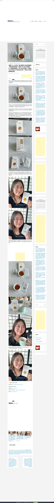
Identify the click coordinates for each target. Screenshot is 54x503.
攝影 (16, 63)
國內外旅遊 (40, 21)
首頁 (30, 21)
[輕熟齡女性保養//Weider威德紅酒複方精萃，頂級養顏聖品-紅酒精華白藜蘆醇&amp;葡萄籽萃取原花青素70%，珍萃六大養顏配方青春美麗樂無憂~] (28, 433)
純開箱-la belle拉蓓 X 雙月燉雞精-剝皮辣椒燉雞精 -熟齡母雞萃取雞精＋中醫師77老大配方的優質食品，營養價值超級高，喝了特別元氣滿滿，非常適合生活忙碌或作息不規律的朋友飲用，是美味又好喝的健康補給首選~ (20, 453)
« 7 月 (36, 60)
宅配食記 (14, 63)
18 (37, 55)
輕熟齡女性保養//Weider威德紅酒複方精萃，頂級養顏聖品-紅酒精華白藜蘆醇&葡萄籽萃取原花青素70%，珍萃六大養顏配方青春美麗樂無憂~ (28, 437)
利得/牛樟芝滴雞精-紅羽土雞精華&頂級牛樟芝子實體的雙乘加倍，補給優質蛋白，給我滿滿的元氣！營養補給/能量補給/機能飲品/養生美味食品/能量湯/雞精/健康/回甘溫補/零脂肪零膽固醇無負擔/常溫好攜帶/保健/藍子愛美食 (20, 438)
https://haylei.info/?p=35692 (14, 84)
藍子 (12, 73)
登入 (36, 336)
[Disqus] (20, 475)
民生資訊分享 (18, 63)
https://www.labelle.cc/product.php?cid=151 (17, 384)
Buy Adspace (44, 21)
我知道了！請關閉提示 (35, 502)
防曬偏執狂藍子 (10, 20)
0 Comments (17, 73)
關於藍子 (33, 21)
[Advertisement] (15, 76)
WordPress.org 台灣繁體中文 (39, 341)
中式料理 (10, 63)
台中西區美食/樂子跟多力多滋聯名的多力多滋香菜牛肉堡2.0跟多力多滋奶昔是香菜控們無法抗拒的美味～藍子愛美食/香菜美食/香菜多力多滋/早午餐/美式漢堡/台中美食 (40, 91)
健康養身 (12, 63)
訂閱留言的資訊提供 (38, 339)
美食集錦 (36, 21)
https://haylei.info (15, 388)
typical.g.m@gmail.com (14, 391)
